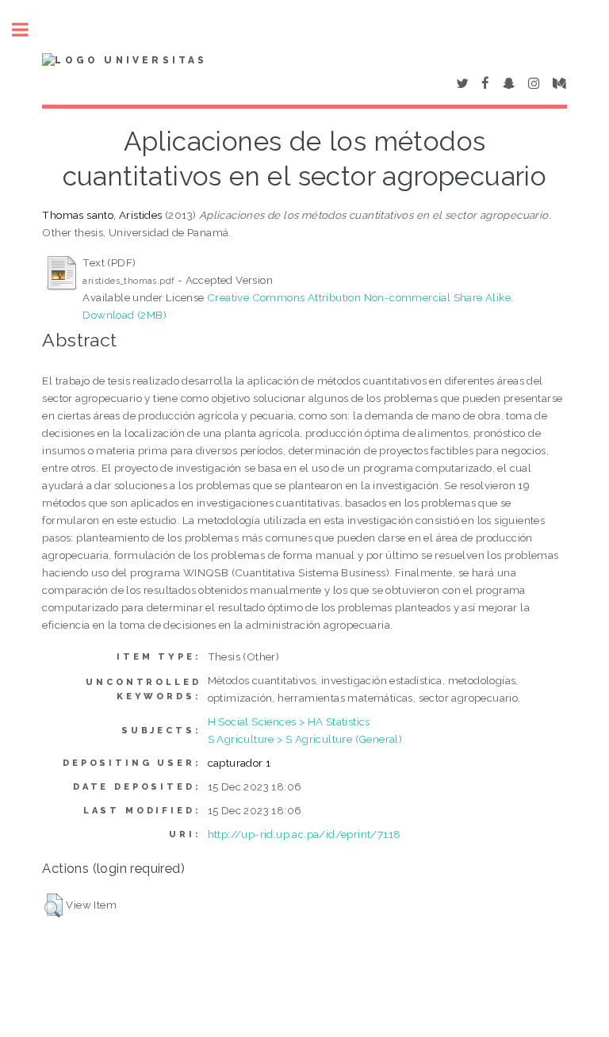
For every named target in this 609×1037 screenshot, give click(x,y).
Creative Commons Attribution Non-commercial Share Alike (359, 297)
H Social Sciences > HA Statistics (289, 721)
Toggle (28, 29)
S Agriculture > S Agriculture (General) (305, 739)
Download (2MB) (124, 314)
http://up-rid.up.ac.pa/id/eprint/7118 (304, 834)
